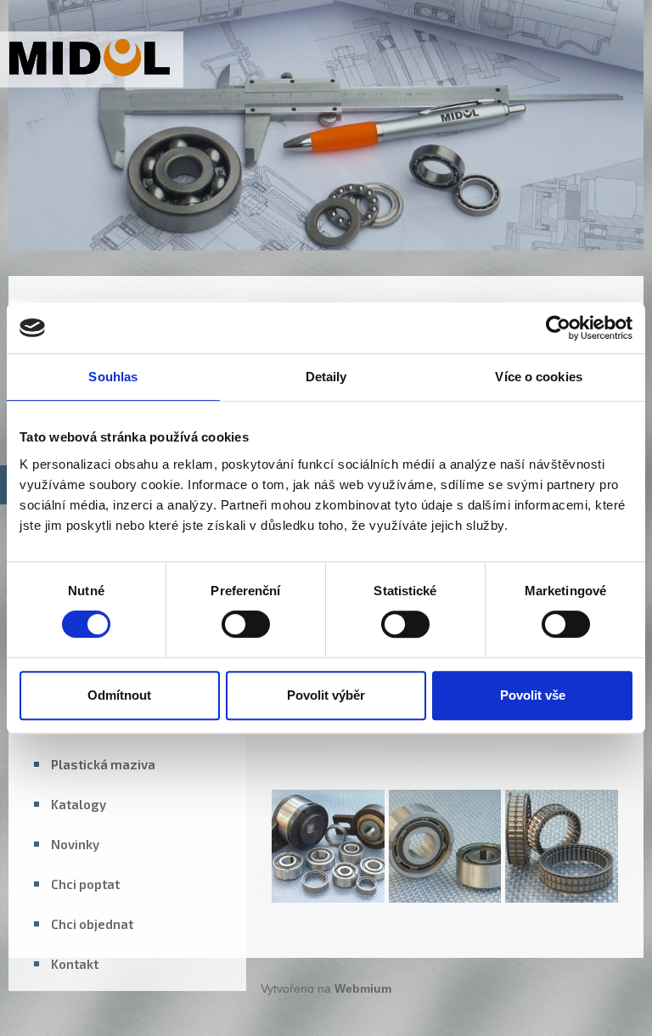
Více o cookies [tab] (538, 376)
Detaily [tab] (326, 376)
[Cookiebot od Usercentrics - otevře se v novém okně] (558, 328)
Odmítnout (119, 695)
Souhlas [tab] (113, 376)
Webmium (362, 988)
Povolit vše (532, 695)
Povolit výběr (326, 695)
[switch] (246, 624)
